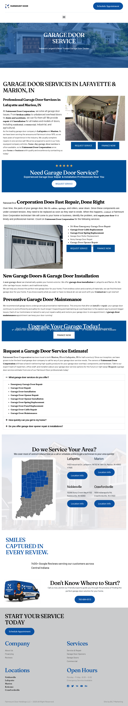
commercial (30, 124)
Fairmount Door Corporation (17, 357)
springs (62, 208)
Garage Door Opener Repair (84, 242)
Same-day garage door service (43, 144)
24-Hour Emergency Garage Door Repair (90, 226)
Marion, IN (56, 357)
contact (107, 212)
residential (18, 124)
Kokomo (9, 687)
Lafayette (9, 680)
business (19, 150)
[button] (64, 17)
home (10, 150)
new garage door (13, 282)
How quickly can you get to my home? (27, 420)
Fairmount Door (9, 203)
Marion (8, 683)
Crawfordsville (12, 690)
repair (104, 305)
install (96, 305)
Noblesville (10, 677)
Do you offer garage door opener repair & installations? (36, 426)
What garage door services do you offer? (29, 377)
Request (112, 366)
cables (54, 208)
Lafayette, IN (72, 357)
